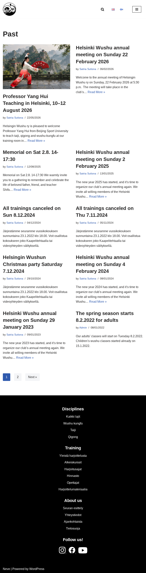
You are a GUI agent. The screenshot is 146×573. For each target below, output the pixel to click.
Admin (83, 327)
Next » (32, 377)
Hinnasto (73, 475)
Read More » (36, 140)
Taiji (73, 430)
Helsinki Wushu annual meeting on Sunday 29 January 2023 (29, 320)
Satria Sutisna (14, 117)
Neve (6, 569)
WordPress (36, 569)
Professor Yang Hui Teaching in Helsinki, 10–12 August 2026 (34, 103)
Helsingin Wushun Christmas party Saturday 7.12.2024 (32, 264)
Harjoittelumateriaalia (73, 489)
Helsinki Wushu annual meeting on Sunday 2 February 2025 (102, 159)
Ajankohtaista (73, 521)
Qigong (73, 436)
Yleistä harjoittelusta (73, 455)
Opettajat (73, 482)
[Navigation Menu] (136, 9)
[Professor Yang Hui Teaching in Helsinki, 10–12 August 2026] (36, 66)
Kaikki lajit (73, 416)
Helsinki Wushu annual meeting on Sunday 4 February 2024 (102, 264)
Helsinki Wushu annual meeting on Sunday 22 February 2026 (102, 54)
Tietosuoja (73, 528)
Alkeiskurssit (73, 462)
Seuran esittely (73, 508)
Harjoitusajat (73, 469)
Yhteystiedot (73, 515)
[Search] (102, 9)
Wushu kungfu (73, 423)
